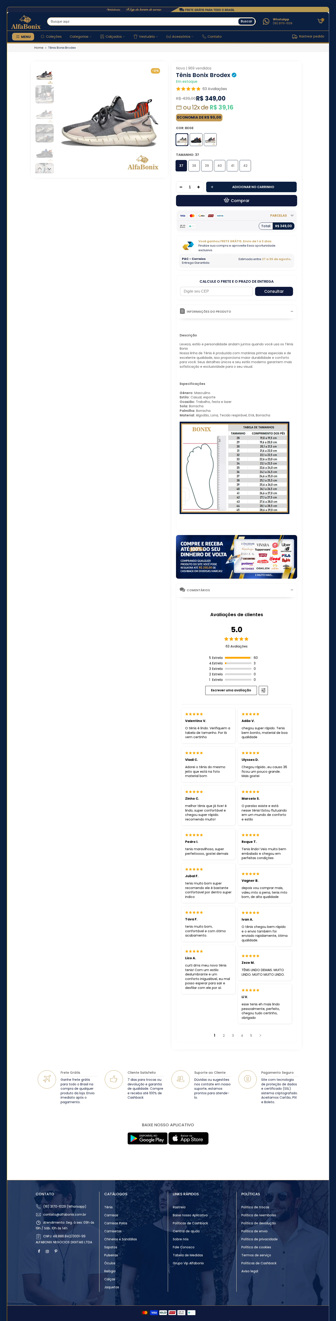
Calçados (114, 36)
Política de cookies (256, 1247)
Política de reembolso (258, 1215)
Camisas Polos (115, 1223)
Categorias (79, 36)
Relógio (110, 1271)
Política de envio (254, 1231)
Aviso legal (249, 1271)
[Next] (156, 119)
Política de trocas (255, 1207)
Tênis (108, 1207)
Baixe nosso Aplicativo (190, 1215)
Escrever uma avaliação (231, 690)
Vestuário (147, 36)
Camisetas (113, 1231)
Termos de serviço (256, 1255)
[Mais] (199, 187)
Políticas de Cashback (190, 1223)
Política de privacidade (259, 1239)
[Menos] (179, 187)
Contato (215, 36)
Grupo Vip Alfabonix (188, 1263)
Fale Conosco (184, 1247)
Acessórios (181, 36)
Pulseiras (111, 1255)
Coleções (54, 36)
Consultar (274, 291)
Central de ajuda (186, 1231)
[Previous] (63, 119)
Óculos (109, 1263)
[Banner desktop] (168, 9)
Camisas (111, 1215)
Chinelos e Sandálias (120, 1239)
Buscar (246, 21)
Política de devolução (258, 1223)
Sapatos (110, 1247)
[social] (39, 1251)
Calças (109, 1279)
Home (38, 48)
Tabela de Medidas (188, 1255)
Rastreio (179, 1207)
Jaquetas (111, 1287)
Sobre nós (181, 1239)
